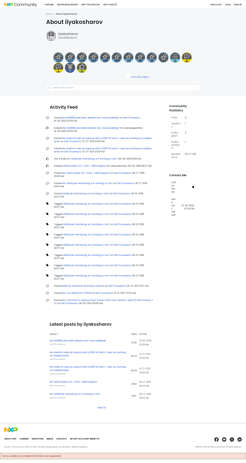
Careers (24, 438)
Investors (38, 438)
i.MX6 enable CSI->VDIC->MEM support (85, 165)
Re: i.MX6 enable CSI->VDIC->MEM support (86, 173)
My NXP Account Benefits (85, 438)
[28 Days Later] (152, 57)
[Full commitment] (128, 57)
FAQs (228, 4)
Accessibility (64, 447)
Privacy (7, 447)
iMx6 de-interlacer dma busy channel (83, 286)
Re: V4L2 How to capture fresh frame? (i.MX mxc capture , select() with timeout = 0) (103, 301)
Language (215, 4)
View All (101, 407)
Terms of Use (17, 447)
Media (50, 438)
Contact (61, 438)
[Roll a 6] (82, 57)
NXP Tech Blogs (90, 4)
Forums (49, 4)
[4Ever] (105, 57)
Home (49, 14)
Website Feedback (79, 447)
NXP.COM (108, 4)
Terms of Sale (31, 447)
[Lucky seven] (70, 57)
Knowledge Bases (67, 4)
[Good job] (70, 68)
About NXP (10, 438)
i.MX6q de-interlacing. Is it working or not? (94, 158)
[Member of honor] (58, 57)
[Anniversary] (140, 57)
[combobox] (123, 87)
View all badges (139, 77)
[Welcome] (163, 57)
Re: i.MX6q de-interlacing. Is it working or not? (87, 183)
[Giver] (82, 68)
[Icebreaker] (58, 68)
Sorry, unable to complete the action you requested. (31, 456)
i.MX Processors (131, 117)
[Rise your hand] (175, 57)
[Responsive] (187, 57)
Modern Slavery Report (48, 447)
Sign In (238, 4)
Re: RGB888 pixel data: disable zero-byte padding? (90, 117)
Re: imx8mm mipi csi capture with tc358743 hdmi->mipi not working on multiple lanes (88, 354)
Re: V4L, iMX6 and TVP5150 (76, 293)
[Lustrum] (93, 57)
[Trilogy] (117, 57)
